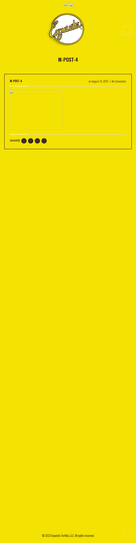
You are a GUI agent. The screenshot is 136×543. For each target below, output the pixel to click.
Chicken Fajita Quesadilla (37, 197)
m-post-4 (16, 81)
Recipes (8, 473)
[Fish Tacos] (34, 362)
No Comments (119, 81)
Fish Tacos (35, 387)
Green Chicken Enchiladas (38, 219)
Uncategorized (11, 479)
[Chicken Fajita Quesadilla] (34, 300)
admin (32, 201)
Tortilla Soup (31, 242)
